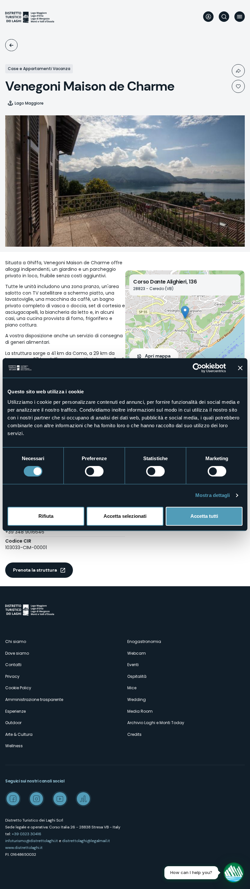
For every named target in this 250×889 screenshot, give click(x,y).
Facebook (13, 799)
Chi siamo (15, 641)
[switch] (94, 471)
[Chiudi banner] (240, 368)
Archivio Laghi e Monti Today (155, 722)
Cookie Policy (18, 688)
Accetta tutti (204, 516)
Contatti (13, 664)
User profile (208, 16)
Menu (239, 16)
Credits (134, 734)
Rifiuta (45, 516)
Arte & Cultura (19, 734)
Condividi (238, 70)
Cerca (224, 16)
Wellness (14, 746)
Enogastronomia (144, 641)
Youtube (60, 799)
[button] (185, 312)
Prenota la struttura (35, 570)
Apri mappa (158, 356)
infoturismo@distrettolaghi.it (31, 840)
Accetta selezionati (125, 516)
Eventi (133, 664)
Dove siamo (17, 653)
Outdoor (13, 722)
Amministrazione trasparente (34, 699)
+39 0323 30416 (26, 834)
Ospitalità (11, 45)
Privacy (12, 676)
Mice (131, 688)
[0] (238, 86)
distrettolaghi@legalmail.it (86, 840)
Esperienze (15, 711)
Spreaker (83, 799)
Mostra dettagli (212, 495)
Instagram (36, 799)
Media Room (140, 711)
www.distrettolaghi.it (24, 847)
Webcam (136, 653)
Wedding (136, 699)
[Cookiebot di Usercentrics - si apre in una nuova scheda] (197, 368)
